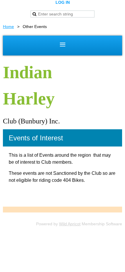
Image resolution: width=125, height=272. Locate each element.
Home (8, 26)
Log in (63, 2)
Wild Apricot (70, 224)
